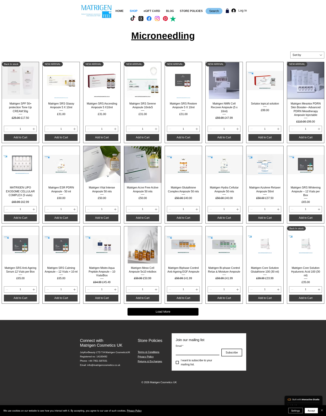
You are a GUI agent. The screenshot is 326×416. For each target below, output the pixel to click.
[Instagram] (157, 18)
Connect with (91, 340)
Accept (311, 410)
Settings (295, 410)
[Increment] (34, 129)
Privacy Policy (134, 410)
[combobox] (307, 55)
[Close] (322, 410)
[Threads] (141, 18)
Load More (163, 311)
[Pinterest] (165, 18)
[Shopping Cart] (227, 11)
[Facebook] (149, 18)
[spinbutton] (20, 129)
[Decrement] (6, 129)
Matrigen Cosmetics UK (101, 345)
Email (179, 345)
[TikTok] (133, 18)
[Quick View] (264, 80)
